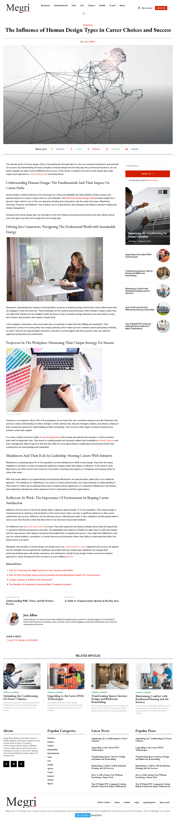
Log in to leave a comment (22, 640)
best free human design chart (80, 198)
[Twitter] (21, 764)
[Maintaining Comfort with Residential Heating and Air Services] (163, 291)
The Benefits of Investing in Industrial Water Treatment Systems (40, 584)
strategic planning (106, 440)
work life (69, 556)
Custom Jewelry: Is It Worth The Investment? (31, 580)
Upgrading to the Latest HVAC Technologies (65, 697)
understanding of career (75, 546)
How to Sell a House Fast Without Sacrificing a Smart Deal (139, 308)
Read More (96, 815)
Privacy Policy (152, 180)
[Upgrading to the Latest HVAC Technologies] (163, 255)
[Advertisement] (147, 354)
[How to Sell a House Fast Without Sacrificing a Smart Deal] (163, 308)
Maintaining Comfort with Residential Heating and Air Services (137, 291)
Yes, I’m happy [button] (83, 815)
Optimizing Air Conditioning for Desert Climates (147, 235)
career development (39, 174)
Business (88, 25)
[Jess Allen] (12, 619)
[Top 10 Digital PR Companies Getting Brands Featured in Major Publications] (163, 326)
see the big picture (51, 437)
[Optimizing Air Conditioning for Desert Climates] (147, 216)
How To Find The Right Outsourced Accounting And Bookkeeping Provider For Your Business (54, 575)
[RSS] (14, 764)
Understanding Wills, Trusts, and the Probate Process (30, 602)
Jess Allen (89, 41)
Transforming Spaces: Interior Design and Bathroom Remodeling (139, 273)
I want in (146, 174)
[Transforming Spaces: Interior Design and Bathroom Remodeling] (163, 273)
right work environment (33, 526)
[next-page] (165, 192)
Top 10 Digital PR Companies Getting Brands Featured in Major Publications (138, 326)
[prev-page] (160, 192)
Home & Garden (11, 692)
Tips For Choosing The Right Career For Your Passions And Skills (41, 570)
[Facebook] (6, 764)
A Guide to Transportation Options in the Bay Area (92, 600)
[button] (83, 13)
